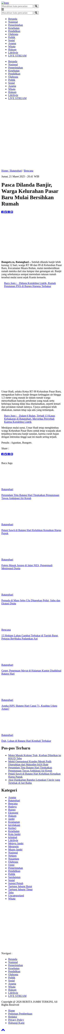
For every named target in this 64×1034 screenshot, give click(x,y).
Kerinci (12, 828)
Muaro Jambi (15, 849)
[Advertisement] (32, 134)
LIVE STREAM (17, 55)
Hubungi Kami (16, 1022)
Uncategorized (16, 895)
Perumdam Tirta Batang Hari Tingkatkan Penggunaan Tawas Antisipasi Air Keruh (30, 769)
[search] (36, 6)
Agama (12, 43)
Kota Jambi (14, 834)
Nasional (13, 21)
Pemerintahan (15, 25)
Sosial (11, 40)
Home (11, 1010)
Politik (11, 37)
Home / (5, 170)
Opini (11, 864)
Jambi (11, 818)
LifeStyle (13, 52)
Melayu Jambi (15, 843)
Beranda (12, 18)
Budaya (12, 806)
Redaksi (12, 1016)
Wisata (11, 46)
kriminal (12, 837)
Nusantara (13, 858)
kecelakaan (14, 825)
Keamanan (14, 821)
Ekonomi (13, 812)
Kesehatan (13, 28)
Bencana (28, 170)
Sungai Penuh (15, 883)
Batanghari (16, 170)
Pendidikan (14, 31)
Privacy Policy (16, 1019)
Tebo (11, 892)
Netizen (12, 855)
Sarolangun (14, 877)
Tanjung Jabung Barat (20, 886)
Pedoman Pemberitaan (20, 1013)
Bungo (12, 809)
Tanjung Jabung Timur (20, 889)
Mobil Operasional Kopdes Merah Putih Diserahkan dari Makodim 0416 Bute (29, 763)
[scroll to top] (3, 1031)
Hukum (12, 49)
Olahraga (13, 34)
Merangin (13, 846)
